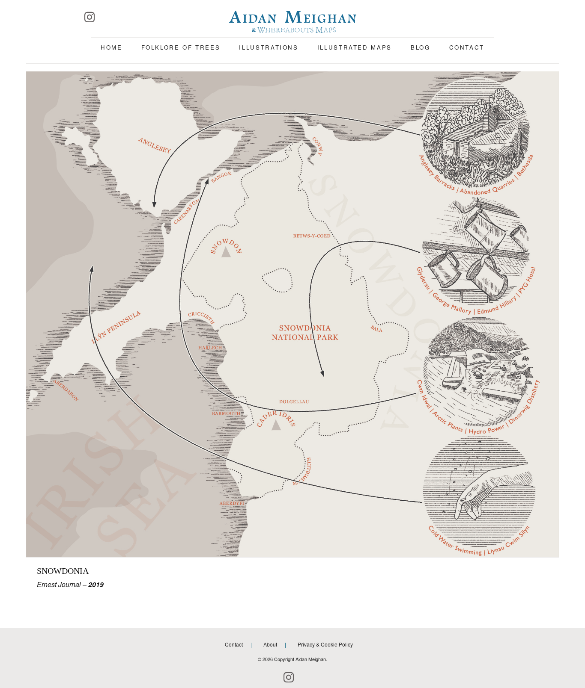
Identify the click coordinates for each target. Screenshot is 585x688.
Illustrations (268, 47)
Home (111, 47)
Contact (466, 47)
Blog (420, 47)
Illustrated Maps (354, 47)
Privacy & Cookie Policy (325, 644)
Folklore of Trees (181, 47)
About (270, 644)
